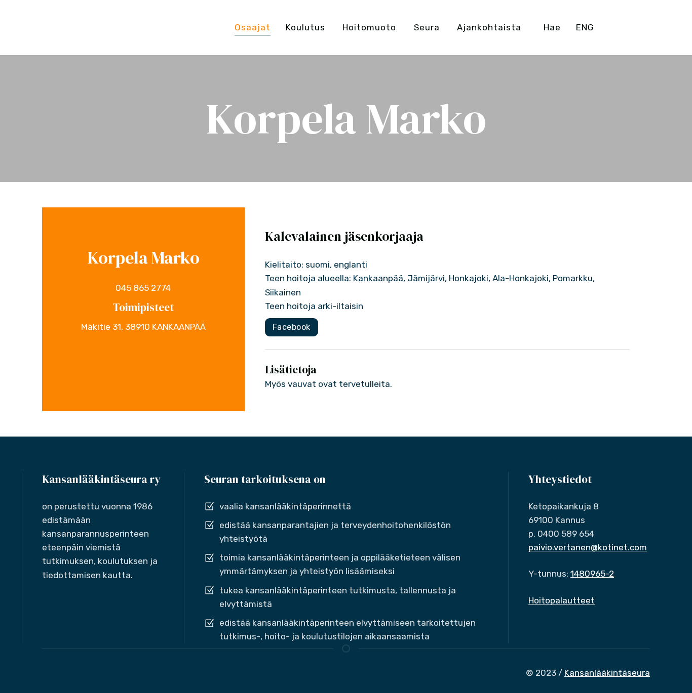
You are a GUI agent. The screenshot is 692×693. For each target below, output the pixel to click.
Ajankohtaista (489, 27)
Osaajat (253, 27)
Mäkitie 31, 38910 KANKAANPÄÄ (143, 327)
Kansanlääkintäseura (607, 673)
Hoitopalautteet (561, 600)
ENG (585, 27)
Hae (552, 27)
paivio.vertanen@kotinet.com (587, 547)
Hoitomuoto (369, 27)
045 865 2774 (143, 288)
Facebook (292, 327)
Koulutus (305, 27)
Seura (427, 27)
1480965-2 (592, 574)
